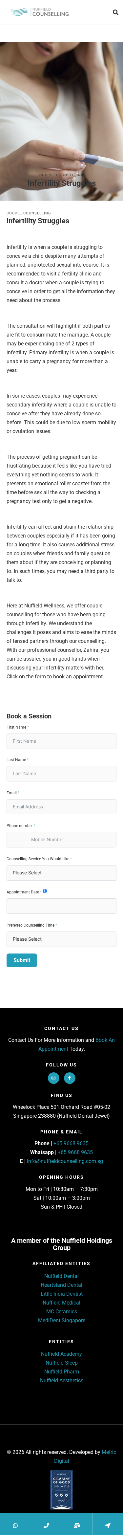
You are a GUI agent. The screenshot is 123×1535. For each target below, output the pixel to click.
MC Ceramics (61, 1311)
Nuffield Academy (61, 1354)
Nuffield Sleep (62, 1363)
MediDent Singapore (61, 1320)
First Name (16, 727)
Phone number (20, 825)
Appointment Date (23, 892)
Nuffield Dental (61, 1276)
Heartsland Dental (61, 1285)
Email (12, 793)
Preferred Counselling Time (30, 925)
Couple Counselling (61, 175)
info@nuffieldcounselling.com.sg (65, 1161)
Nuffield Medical (61, 1303)
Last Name (16, 759)
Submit (21, 960)
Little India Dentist (62, 1294)
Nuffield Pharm (61, 1372)
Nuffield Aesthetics (61, 1380)
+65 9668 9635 (71, 1143)
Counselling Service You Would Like (38, 859)
